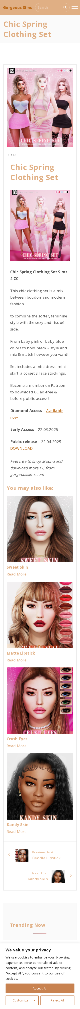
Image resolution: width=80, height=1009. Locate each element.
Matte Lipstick (21, 653)
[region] (40, 976)
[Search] (65, 7)
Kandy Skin (17, 824)
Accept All (40, 988)
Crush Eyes (17, 738)
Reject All (57, 1000)
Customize (21, 1000)
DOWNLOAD (21, 448)
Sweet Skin (17, 567)
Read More (16, 574)
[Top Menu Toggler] (74, 7)
